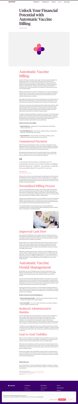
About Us (54, 1)
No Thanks (70, 399)
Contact (58, 385)
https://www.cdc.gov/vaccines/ (39, 372)
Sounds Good (62, 399)
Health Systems (44, 387)
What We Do (36, 1)
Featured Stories (60, 387)
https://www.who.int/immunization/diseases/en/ (37, 371)
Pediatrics (43, 389)
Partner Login (67, 1)
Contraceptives (28, 389)
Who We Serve (45, 1)
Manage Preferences (53, 399)
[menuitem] (36, 1)
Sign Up (59, 1)
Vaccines (26, 387)
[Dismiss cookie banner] (74, 393)
